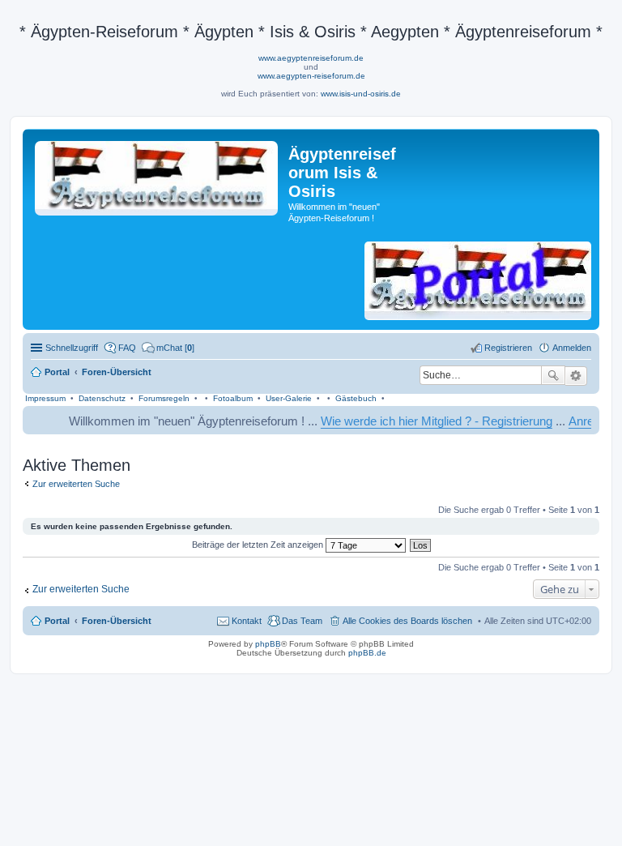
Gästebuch (356, 398)
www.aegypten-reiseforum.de (311, 75)
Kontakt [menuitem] (247, 621)
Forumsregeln (164, 398)
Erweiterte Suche (576, 376)
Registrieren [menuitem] (508, 347)
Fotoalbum (233, 398)
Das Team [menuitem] (302, 621)
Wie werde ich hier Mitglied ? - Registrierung (425, 421)
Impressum (45, 398)
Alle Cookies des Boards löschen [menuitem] (407, 621)
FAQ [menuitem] (127, 347)
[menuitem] (168, 347)
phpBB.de (367, 652)
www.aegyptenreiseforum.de (311, 57)
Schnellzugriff (71, 347)
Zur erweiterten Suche (76, 484)
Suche (553, 375)
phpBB (268, 643)
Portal (57, 372)
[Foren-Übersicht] (157, 175)
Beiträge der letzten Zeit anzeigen (259, 544)
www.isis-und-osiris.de (361, 93)
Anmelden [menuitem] (571, 347)
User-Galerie (289, 398)
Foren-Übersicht (116, 621)
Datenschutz (102, 398)
